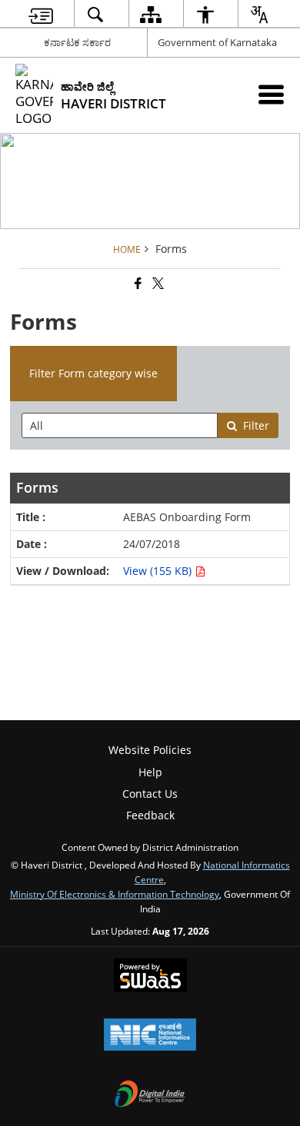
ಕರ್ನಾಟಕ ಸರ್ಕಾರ (77, 42)
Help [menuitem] (150, 772)
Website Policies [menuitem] (150, 749)
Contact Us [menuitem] (150, 793)
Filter (256, 425)
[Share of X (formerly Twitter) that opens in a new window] (156, 284)
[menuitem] (40, 14)
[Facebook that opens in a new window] (136, 284)
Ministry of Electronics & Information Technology (114, 894)
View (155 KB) (159, 570)
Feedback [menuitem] (150, 815)
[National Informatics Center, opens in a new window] (150, 1036)
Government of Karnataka (217, 42)
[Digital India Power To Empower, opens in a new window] (150, 1095)
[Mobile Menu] (271, 94)
